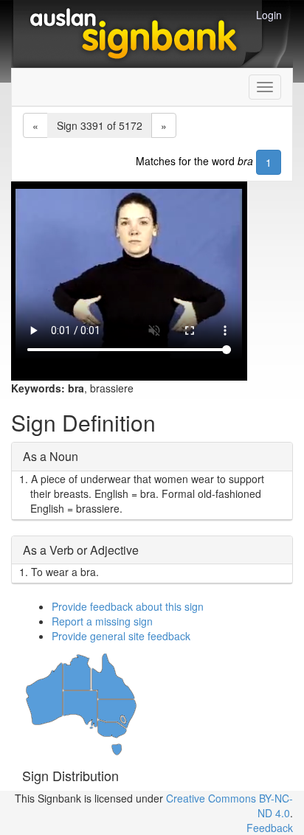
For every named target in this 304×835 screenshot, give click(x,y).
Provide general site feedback (121, 635)
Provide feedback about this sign (128, 606)
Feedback (269, 827)
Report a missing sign (102, 621)
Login (269, 14)
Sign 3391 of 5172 (99, 125)
